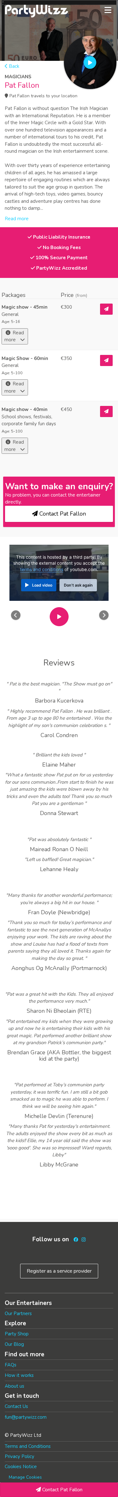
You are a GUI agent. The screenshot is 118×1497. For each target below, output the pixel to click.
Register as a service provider (59, 1271)
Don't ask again (78, 585)
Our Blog (14, 1344)
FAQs (10, 1365)
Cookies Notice (21, 1466)
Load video (42, 585)
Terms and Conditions (28, 1446)
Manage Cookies (25, 1477)
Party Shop (17, 1334)
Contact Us (16, 1406)
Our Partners (18, 1313)
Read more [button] (17, 218)
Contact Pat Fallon (61, 1489)
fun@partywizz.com (26, 1417)
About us (14, 1386)
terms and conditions (41, 569)
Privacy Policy (19, 1456)
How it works (19, 1375)
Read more (14, 336)
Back (13, 66)
